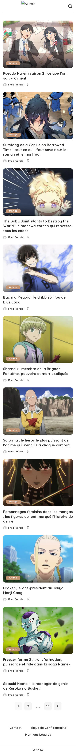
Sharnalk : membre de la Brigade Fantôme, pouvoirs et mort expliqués (35, 371)
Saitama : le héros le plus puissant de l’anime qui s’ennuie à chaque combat (36, 442)
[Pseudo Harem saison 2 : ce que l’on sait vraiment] (38, 44)
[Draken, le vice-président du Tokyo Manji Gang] (38, 559)
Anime (13, 63)
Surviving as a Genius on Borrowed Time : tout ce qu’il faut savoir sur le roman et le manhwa (34, 150)
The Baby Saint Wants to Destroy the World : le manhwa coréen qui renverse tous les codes (37, 226)
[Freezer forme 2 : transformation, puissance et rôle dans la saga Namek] (38, 630)
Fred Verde (15, 84)
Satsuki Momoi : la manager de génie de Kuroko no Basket (35, 686)
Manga (13, 134)
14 (47, 706)
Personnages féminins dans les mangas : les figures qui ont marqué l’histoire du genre (38, 516)
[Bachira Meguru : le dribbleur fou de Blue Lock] (38, 268)
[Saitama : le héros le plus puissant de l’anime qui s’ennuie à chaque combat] (38, 411)
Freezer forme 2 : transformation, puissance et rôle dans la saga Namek (36, 662)
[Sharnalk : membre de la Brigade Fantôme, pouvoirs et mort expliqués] (38, 339)
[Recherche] (70, 6)
